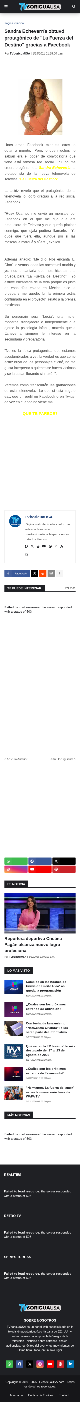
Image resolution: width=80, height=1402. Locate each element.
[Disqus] (40, 688)
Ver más (70, 588)
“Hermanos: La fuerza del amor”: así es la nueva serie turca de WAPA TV (51, 1092)
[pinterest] (50, 546)
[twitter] (32, 546)
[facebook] (26, 546)
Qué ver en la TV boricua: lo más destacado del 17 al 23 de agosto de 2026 (50, 1050)
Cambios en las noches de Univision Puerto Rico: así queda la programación (46, 986)
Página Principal (14, 23)
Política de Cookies (40, 1395)
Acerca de (16, 1395)
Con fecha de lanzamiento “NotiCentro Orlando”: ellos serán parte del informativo (47, 1028)
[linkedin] (56, 546)
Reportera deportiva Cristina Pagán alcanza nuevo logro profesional (33, 944)
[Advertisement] (42, 67)
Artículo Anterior (17, 759)
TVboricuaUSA (39, 517)
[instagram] (38, 546)
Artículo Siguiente (61, 759)
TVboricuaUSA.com (51, 1382)
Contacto (64, 1395)
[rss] (61, 546)
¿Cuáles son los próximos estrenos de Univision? (46, 1007)
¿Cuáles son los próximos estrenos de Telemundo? (46, 1071)
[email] (26, 555)
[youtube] (44, 546)
